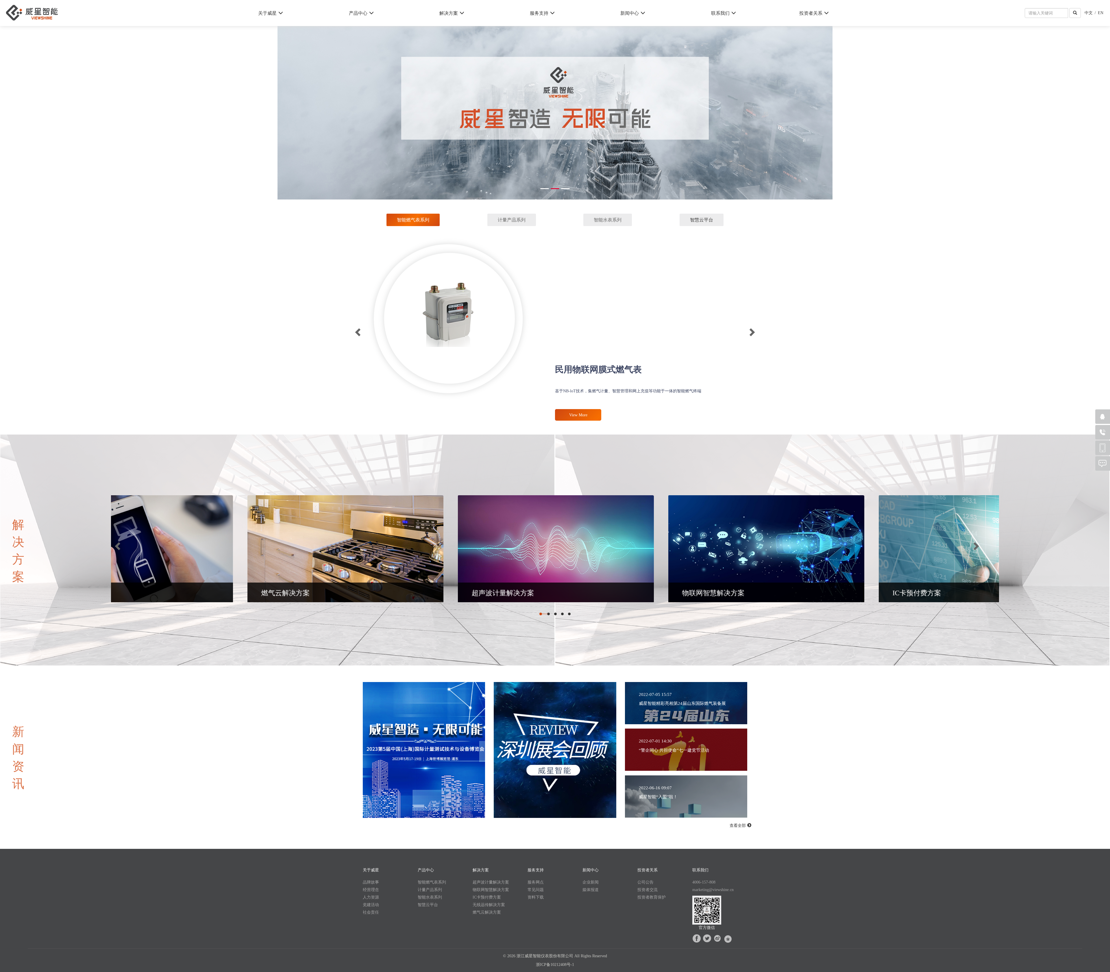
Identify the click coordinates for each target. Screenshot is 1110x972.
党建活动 (371, 905)
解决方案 (448, 13)
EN (1100, 13)
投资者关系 (810, 13)
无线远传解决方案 (489, 905)
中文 (1089, 13)
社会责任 (371, 912)
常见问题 (536, 890)
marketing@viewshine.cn (713, 890)
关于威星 (267, 13)
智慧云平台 (701, 220)
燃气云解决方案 (487, 912)
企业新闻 (590, 882)
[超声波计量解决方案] (157, 549)
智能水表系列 (430, 897)
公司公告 (645, 882)
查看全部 (738, 826)
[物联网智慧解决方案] (367, 549)
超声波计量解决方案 (491, 882)
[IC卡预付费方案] (578, 549)
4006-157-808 (703, 882)
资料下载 (536, 897)
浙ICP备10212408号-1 (555, 965)
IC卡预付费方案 (487, 897)
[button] (541, 614)
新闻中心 (629, 13)
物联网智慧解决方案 (491, 890)
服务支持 (539, 13)
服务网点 (536, 882)
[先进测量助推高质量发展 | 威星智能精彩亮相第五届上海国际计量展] (424, 751)
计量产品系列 (430, 890)
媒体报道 (590, 890)
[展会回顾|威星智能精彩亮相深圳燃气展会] (555, 751)
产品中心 (358, 13)
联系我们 (720, 13)
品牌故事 (371, 882)
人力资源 (371, 897)
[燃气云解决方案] (999, 549)
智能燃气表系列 (432, 882)
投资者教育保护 (651, 897)
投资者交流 (647, 890)
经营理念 (371, 890)
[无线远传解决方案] (788, 549)
